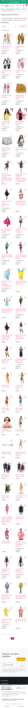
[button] (20, 5)
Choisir (9, 26)
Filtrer (22, 26)
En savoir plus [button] (5, 22)
